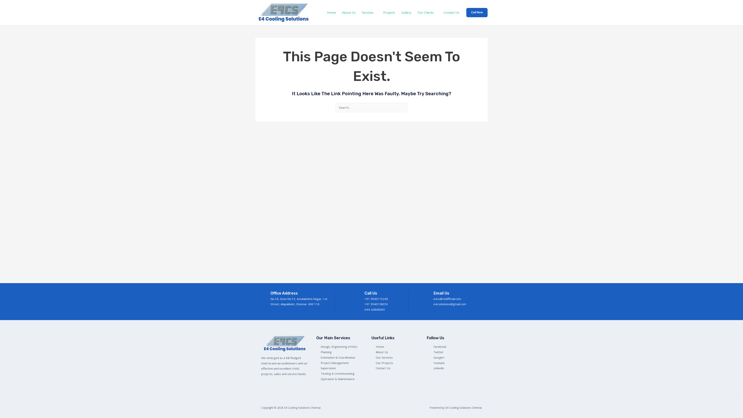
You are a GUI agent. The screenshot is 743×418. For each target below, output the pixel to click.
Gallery (406, 12)
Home (331, 12)
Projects (389, 12)
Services (368, 12)
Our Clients (426, 12)
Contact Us (451, 12)
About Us (349, 12)
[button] (477, 12)
